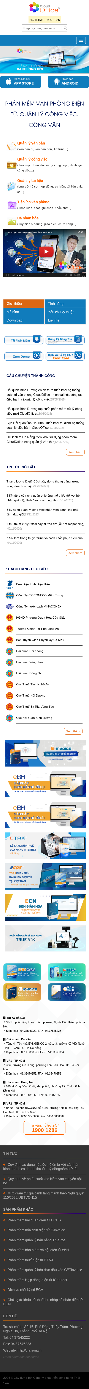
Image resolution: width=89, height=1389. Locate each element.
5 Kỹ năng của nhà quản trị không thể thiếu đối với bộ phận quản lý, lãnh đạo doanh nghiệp (43, 498)
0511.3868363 (29, 1052)
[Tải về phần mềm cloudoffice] (23, 340)
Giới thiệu (14, 303)
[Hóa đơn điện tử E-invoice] (45, 753)
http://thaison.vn (29, 1350)
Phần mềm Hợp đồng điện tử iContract (37, 1280)
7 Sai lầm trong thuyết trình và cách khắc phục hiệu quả (44, 540)
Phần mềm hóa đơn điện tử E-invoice (36, 1230)
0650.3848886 (30, 1116)
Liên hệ (53, 320)
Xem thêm (75, 452)
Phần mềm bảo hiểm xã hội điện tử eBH (38, 1250)
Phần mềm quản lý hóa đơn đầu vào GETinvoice (45, 1270)
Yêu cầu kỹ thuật (60, 312)
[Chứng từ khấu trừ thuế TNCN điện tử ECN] (45, 907)
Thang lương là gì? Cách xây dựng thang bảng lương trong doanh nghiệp (42, 484)
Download (14, 320)
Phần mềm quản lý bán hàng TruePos (36, 1240)
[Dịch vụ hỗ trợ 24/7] (65, 356)
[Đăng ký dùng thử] (65, 340)
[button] (7, 59)
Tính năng (56, 303)
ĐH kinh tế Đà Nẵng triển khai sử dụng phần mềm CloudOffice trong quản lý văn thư (41, 439)
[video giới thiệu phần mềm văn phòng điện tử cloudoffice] (44, 252)
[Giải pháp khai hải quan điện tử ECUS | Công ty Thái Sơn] (45, 876)
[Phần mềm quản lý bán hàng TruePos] (45, 938)
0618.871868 (29, 1095)
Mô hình (13, 312)
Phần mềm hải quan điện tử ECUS (34, 1220)
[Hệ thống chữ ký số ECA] (45, 815)
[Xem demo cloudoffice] (23, 356)
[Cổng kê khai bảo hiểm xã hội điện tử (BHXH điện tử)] (45, 784)
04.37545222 (28, 1030)
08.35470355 (28, 1073)
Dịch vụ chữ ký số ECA (25, 1290)
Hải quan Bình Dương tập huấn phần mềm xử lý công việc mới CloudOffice (44, 411)
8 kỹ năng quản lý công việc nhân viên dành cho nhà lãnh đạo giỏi (42, 512)
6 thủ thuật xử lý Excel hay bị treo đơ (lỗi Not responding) (45, 526)
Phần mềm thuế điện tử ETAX (30, 1260)
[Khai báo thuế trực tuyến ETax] (45, 845)
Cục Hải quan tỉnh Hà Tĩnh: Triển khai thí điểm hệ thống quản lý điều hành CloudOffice (45, 425)
